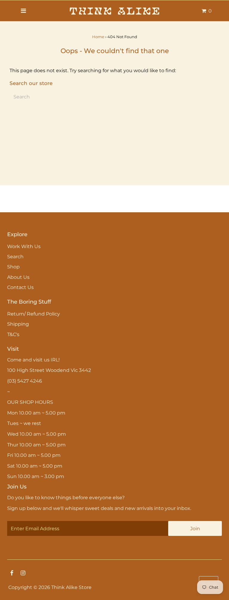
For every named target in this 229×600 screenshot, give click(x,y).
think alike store (71, 587)
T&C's (13, 334)
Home (98, 36)
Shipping (18, 324)
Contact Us (20, 287)
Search (15, 256)
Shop (13, 267)
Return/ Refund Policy (33, 314)
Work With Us (24, 246)
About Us (18, 277)
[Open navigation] (23, 10)
